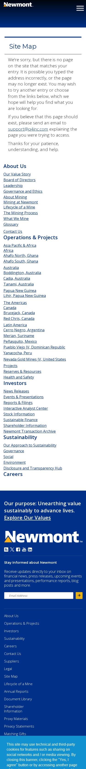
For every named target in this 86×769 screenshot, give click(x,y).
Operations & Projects (30, 237)
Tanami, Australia (18, 284)
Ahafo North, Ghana (20, 255)
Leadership (13, 185)
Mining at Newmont (20, 202)
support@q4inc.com (28, 129)
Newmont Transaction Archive (29, 431)
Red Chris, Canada (18, 318)
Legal (8, 668)
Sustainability (20, 437)
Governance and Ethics (22, 191)
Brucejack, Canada (19, 313)
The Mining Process (20, 213)
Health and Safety (18, 377)
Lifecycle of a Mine (19, 207)
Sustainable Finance (20, 420)
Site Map (11, 676)
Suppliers (11, 661)
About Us (14, 166)
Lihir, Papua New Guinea (24, 295)
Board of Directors (19, 180)
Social (8, 457)
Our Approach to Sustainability (29, 445)
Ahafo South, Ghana (20, 261)
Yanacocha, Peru (17, 353)
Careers (13, 474)
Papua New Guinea (19, 290)
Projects (10, 366)
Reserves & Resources (22, 371)
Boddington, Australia (22, 273)
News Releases (16, 391)
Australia (11, 267)
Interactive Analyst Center (25, 408)
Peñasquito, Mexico (20, 341)
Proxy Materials (16, 718)
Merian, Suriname (18, 336)
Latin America (15, 325)
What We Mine (16, 218)
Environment (14, 462)
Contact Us (12, 231)
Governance (13, 451)
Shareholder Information (25, 425)
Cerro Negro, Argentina (23, 330)
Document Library (18, 699)
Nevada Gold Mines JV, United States (34, 359)
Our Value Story (17, 174)
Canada (9, 308)
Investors (15, 383)
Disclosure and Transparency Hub (32, 468)
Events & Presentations (23, 397)
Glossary (10, 224)
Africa (8, 250)
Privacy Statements (19, 726)
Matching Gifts (15, 733)
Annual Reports (16, 691)
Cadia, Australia (16, 278)
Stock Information (19, 414)
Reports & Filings (18, 402)
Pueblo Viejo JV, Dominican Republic (34, 347)
